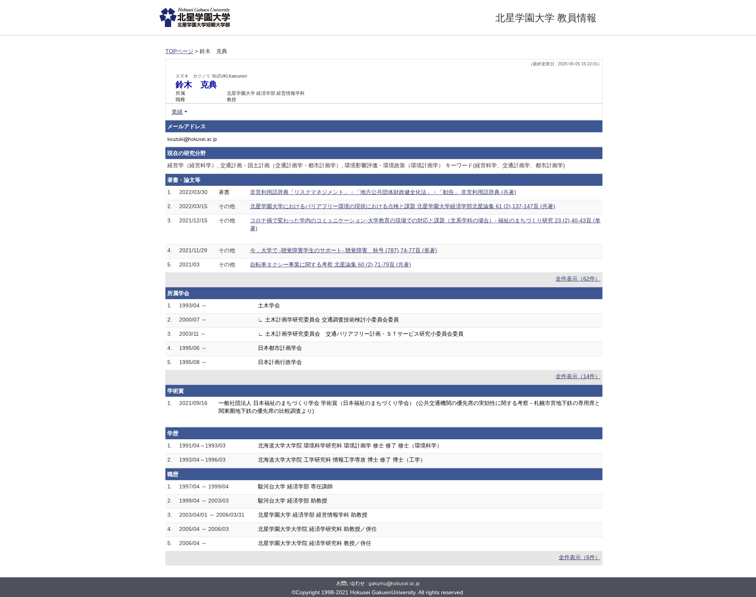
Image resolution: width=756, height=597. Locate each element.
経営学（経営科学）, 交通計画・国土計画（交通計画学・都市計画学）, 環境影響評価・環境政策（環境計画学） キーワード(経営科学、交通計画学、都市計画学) (366, 165)
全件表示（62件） (578, 278)
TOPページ (179, 51)
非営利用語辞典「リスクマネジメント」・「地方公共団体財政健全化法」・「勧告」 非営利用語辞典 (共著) (383, 192)
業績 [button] (177, 112)
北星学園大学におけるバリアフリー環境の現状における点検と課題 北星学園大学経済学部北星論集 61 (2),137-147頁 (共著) (402, 206)
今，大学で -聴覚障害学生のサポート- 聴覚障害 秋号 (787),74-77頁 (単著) (343, 250)
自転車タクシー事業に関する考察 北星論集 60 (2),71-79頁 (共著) (330, 264)
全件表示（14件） (578, 376)
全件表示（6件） (579, 557)
